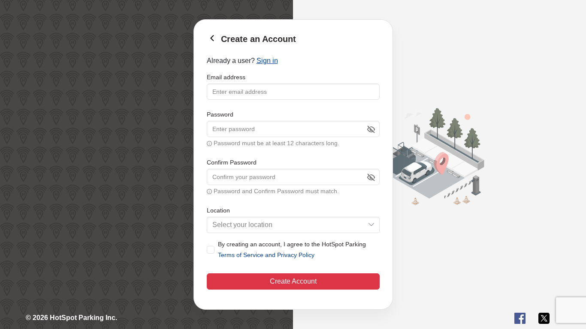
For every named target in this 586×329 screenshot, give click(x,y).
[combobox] (293, 225)
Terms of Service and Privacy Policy (266, 254)
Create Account (293, 281)
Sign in (267, 60)
